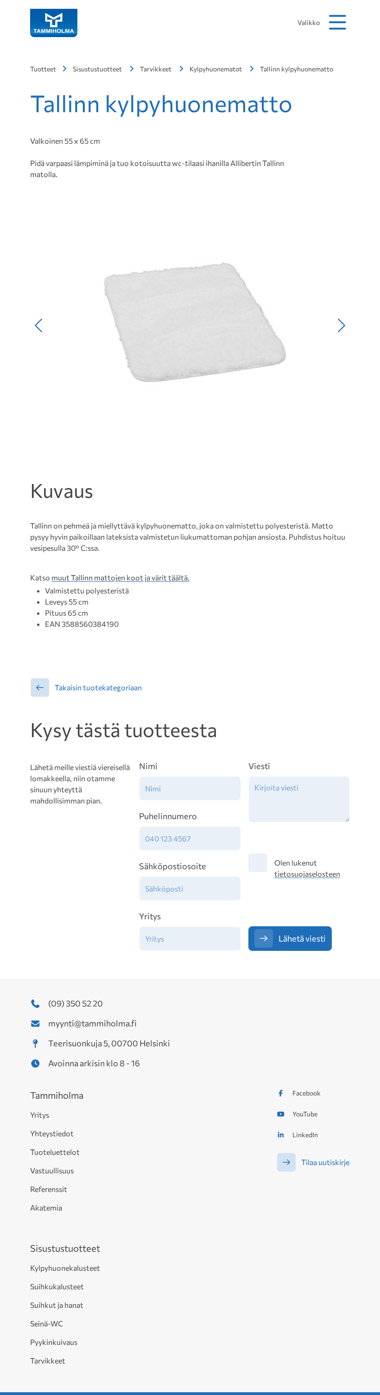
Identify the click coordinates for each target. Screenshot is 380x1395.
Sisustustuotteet (97, 69)
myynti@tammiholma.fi (92, 1023)
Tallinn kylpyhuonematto (296, 69)
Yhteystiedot (52, 1133)
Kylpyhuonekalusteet (65, 1267)
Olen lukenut (307, 868)
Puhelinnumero (168, 816)
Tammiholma (56, 1095)
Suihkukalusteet (57, 1286)
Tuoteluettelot (55, 1151)
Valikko (309, 22)
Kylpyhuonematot (216, 69)
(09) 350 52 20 (75, 1003)
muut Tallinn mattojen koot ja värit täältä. (120, 577)
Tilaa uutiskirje (325, 1162)
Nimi (148, 766)
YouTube (304, 1114)
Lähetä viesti (302, 938)
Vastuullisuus (52, 1170)
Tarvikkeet (155, 69)
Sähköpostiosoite (172, 866)
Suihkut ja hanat (56, 1304)
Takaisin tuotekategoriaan (98, 687)
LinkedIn (305, 1135)
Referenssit (48, 1189)
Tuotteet (43, 69)
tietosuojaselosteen (307, 873)
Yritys (150, 916)
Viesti (259, 766)
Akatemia (46, 1207)
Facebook (306, 1093)
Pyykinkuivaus (53, 1342)
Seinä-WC (46, 1323)
